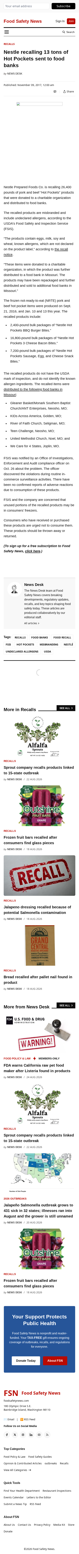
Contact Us (24, 1524)
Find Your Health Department (22, 1490)
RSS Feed (35, 1504)
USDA (47, 651)
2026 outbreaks (15, 1198)
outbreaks (51, 1463)
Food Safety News (43, 1549)
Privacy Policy (42, 1524)
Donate (8, 1531)
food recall (62, 637)
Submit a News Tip (15, 1504)
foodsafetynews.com (16, 1400)
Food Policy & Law (17, 1058)
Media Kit (59, 1524)
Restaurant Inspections (57, 1490)
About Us (9, 1524)
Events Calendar (14, 1497)
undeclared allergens (22, 651)
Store (71, 1524)
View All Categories (15, 1470)
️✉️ (9, 1419)
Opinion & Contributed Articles (23, 1463)
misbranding (49, 644)
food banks (39, 637)
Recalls (9, 44)
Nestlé (68, 644)
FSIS (8, 644)
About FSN (55, 1360)
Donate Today (26, 1360)
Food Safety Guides (40, 1456)
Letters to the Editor (39, 1497)
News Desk (14, 73)
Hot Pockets (25, 644)
